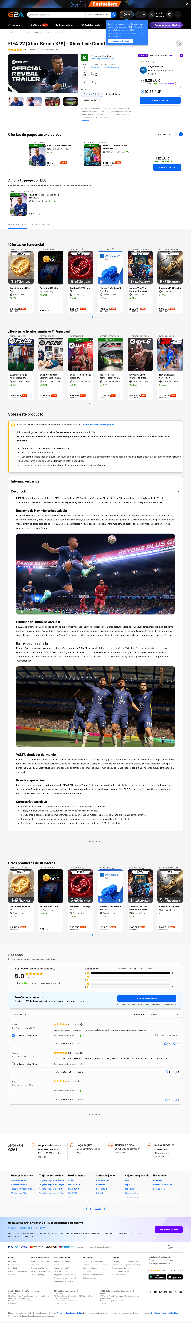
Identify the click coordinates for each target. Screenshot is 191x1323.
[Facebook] (150, 1292)
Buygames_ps (156, 66)
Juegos (36, 32)
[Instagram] (170, 1292)
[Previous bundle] (176, 134)
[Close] (187, 3)
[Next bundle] (181, 134)
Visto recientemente (17, 225)
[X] (176, 1292)
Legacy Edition (90, 99)
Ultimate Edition (112, 94)
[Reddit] (165, 1292)
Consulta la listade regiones (98, 424)
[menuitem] (14, 25)
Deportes (48, 32)
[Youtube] (155, 1292)
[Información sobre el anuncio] (153, 62)
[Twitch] (160, 1292)
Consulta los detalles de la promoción (25, 1227)
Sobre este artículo (41, 225)
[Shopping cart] (178, 14)
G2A (12, 32)
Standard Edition (91, 94)
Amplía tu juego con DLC (27, 180)
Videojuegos (23, 32)
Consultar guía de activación (102, 58)
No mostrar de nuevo (120, 41)
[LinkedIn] (181, 1292)
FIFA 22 (59, 32)
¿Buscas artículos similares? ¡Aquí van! (39, 331)
